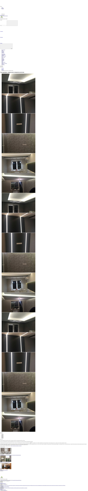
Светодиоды (3, 64)
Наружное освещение (3, 60)
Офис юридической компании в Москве (5, 462)
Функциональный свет (27, 485)
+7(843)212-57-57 (2, 480)
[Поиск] (12, 23)
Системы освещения (3, 58)
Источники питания (3, 51)
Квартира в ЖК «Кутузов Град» (4, 470)
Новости (6, 486)
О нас (2, 7)
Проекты (8, 486)
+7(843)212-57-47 (6, 480)
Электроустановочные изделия (56, 485)
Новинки (64, 485)
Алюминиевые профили (3, 55)
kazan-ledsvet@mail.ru (14, 480)
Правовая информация (3, 483)
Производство (3, 486)
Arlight (5, 484)
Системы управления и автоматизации (14, 485)
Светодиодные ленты (2, 485)
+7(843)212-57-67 (10, 480)
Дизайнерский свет (32, 485)
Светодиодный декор (50, 485)
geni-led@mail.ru (19, 480)
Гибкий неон (2, 61)
